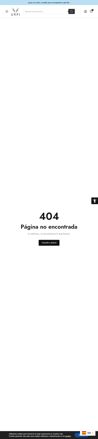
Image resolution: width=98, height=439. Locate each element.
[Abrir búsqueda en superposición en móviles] (49, 11)
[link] (94, 200)
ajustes (68, 436)
